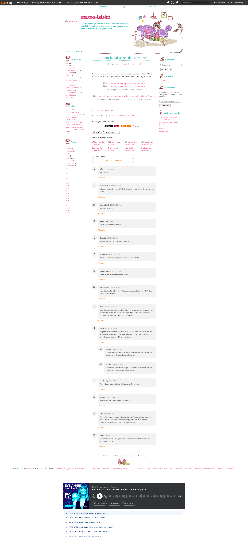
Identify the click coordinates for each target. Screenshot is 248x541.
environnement (71, 88)
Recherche (166, 69)
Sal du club (163, 131)
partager (116, 503)
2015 (67, 193)
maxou (29, 469)
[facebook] (168, 2)
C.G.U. (132, 469)
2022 (67, 176)
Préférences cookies (226, 469)
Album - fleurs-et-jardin (75, 122)
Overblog (141, 456)
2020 (67, 181)
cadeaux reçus (71, 80)
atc (66, 63)
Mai (68, 156)
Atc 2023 (69, 73)
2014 (67, 196)
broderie (68, 68)
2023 (67, 174)
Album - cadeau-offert (74, 115)
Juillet (69, 151)
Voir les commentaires (102, 110)
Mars (69, 161)
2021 (67, 178)
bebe (105, 115)
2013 (67, 198)
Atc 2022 (69, 95)
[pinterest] (176, 2)
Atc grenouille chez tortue (169, 117)
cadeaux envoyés (72, 78)
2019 (67, 183)
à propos (130, 503)
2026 (67, 146)
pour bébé (69, 85)
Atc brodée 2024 (72, 92)
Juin (68, 153)
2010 (67, 205)
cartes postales (71, 70)
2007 (67, 213)
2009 (67, 208)
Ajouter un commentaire (113, 160)
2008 (67, 210)
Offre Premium (176, 469)
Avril (69, 158)
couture (68, 97)
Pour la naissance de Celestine (124, 58)
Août (69, 148)
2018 (67, 186)
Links (67, 134)
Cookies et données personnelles (199, 469)
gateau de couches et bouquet (122, 115)
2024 (67, 171)
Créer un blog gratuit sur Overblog (71, 469)
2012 (67, 201)
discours (68, 90)
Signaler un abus (120, 469)
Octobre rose (164, 119)
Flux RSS (162, 81)
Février (70, 163)
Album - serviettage (73, 125)
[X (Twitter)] (172, 2)
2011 (66, 203)
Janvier (70, 166)
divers (67, 75)
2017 (67, 188)
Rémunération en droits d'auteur (152, 469)
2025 (67, 169)
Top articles (94, 469)
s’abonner (101, 503)
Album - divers (71, 120)
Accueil (69, 51)
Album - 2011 (70, 110)
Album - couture (72, 117)
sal (66, 65)
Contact (80, 51)
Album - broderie (72, 112)
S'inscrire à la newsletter (106, 132)
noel (67, 83)
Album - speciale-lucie (74, 127)
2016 (67, 191)
